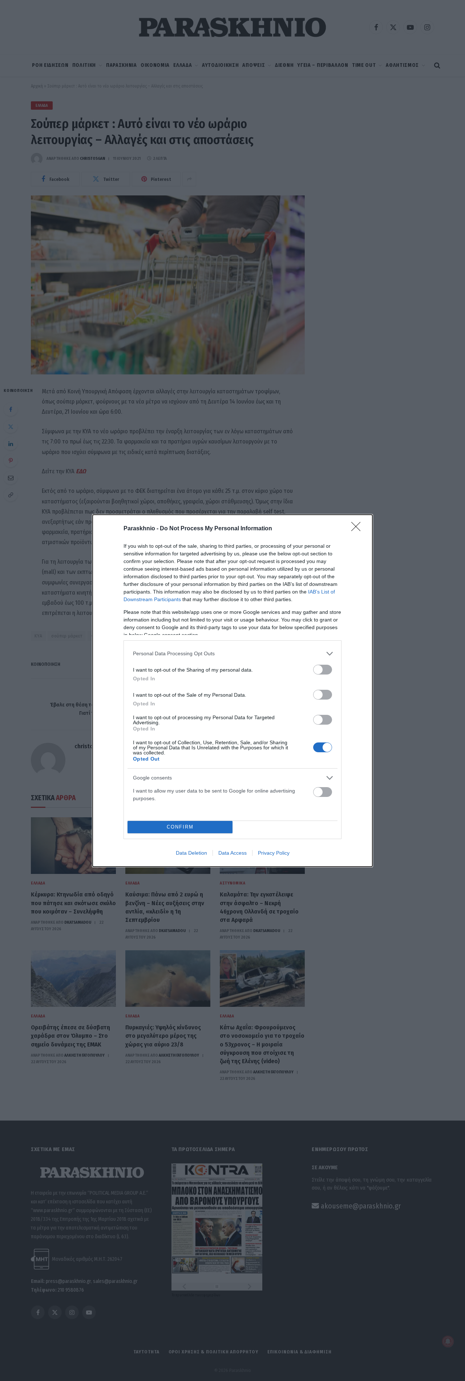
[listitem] (232, 653)
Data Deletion (191, 853)
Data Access (232, 853)
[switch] (322, 670)
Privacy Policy (274, 853)
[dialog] (232, 691)
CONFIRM (180, 827)
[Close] (358, 529)
